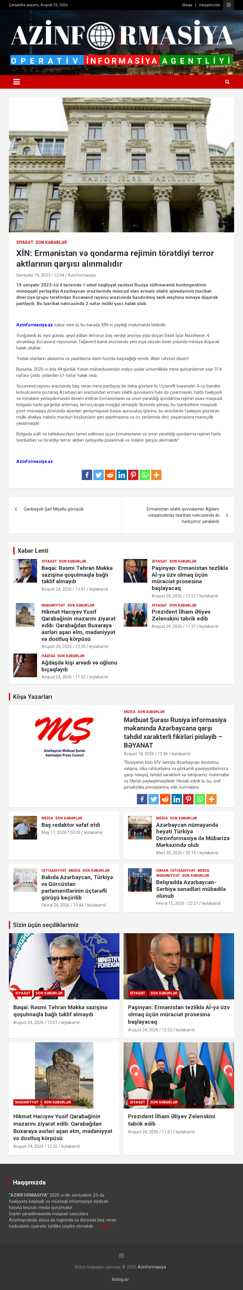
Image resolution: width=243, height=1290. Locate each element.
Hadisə (48, 656)
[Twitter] (98, 475)
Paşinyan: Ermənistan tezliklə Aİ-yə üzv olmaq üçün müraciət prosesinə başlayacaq (190, 578)
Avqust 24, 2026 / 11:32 (63, 677)
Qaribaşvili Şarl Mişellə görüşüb (54, 509)
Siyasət (24, 242)
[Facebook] (87, 475)
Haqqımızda (209, 5)
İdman (162, 870)
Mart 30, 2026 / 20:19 (176, 852)
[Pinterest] (133, 475)
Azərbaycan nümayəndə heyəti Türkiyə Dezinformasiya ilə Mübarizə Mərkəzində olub (193, 834)
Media (129, 712)
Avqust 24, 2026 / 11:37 (174, 626)
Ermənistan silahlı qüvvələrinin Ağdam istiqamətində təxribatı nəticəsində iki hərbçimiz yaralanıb (183, 515)
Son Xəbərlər (51, 242)
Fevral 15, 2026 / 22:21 (177, 903)
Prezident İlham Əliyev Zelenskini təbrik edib (181, 615)
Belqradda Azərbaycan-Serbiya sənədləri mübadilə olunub (191, 889)
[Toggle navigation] (16, 82)
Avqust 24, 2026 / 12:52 (174, 596)
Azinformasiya (82, 275)
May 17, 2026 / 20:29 (60, 832)
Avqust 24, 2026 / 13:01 (63, 589)
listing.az (120, 1279)
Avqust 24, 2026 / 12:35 (63, 646)
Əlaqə (187, 5)
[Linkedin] (121, 475)
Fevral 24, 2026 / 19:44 (62, 905)
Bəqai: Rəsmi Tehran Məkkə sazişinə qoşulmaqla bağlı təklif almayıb (77, 575)
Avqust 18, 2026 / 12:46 (146, 753)
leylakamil (98, 589)
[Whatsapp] (145, 475)
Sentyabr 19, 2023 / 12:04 (40, 275)
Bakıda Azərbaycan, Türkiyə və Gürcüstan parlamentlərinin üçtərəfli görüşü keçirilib (77, 887)
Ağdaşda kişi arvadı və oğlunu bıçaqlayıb (79, 666)
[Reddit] (110, 475)
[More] (156, 475)
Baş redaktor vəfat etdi (70, 824)
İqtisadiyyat (54, 870)
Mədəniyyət (53, 605)
